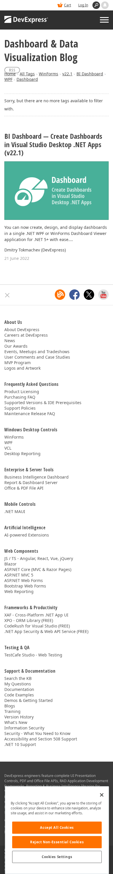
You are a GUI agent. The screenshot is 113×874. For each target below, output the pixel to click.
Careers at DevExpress (26, 335)
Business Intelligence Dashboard (36, 477)
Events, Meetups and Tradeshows (37, 351)
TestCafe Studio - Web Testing (33, 655)
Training (12, 711)
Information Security (24, 728)
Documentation (19, 689)
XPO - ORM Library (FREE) (28, 620)
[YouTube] (103, 294)
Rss (12, 70)
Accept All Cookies (57, 827)
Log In (83, 5)
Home (10, 73)
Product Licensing (21, 391)
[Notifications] (105, 5)
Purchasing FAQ (19, 397)
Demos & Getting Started (28, 700)
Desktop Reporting (22, 453)
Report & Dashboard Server (31, 482)
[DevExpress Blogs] (60, 294)
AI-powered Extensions (26, 535)
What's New (15, 722)
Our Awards (16, 346)
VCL (7, 448)
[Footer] (7, 295)
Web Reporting (19, 591)
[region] (57, 830)
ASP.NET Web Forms (23, 580)
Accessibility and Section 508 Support (40, 739)
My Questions (17, 684)
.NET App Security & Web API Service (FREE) (46, 631)
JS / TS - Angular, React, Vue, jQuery (38, 558)
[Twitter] (89, 294)
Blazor (10, 564)
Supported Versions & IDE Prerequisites (42, 402)
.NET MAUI (14, 511)
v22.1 (67, 73)
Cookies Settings (57, 857)
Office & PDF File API (23, 488)
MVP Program (17, 362)
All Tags (27, 73)
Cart (67, 5)
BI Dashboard (89, 73)
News (9, 340)
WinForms (48, 73)
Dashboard (27, 79)
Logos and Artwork (22, 368)
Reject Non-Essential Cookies (57, 842)
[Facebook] (74, 294)
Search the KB (18, 678)
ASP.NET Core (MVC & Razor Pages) (37, 569)
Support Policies (20, 408)
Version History (19, 717)
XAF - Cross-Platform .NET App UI (36, 615)
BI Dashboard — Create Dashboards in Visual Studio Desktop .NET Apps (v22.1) (53, 144)
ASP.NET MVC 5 (18, 575)
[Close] (101, 795)
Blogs (9, 706)
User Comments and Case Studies (37, 357)
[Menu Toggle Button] (104, 20)
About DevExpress (21, 329)
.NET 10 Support (20, 744)
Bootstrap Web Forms (25, 586)
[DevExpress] (26, 20)
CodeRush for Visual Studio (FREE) (37, 626)
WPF (8, 79)
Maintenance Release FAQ (29, 413)
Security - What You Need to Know (37, 733)
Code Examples (19, 695)
